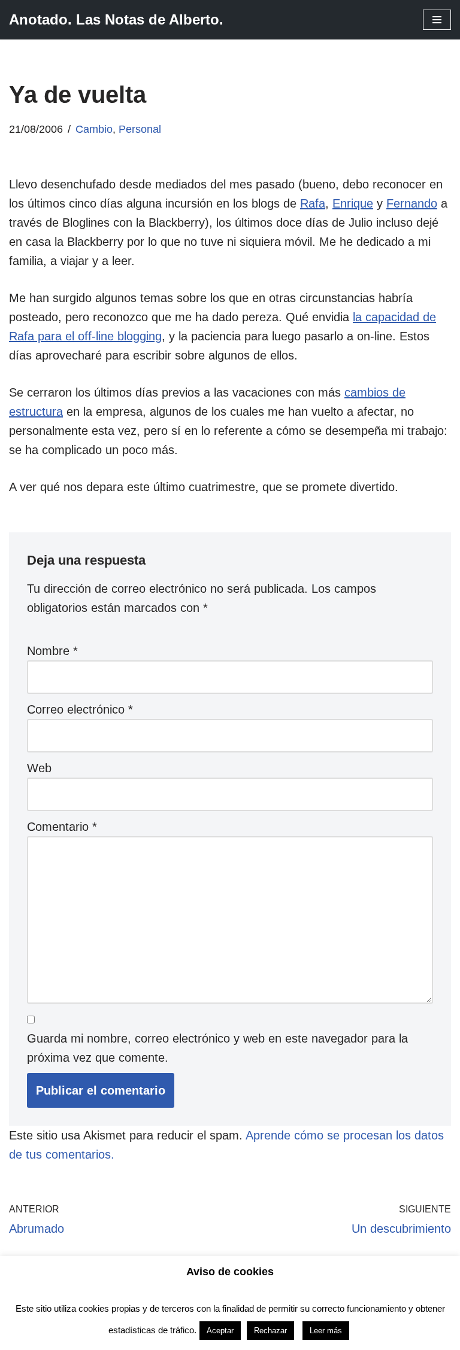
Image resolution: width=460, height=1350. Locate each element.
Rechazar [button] (270, 1330)
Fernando (411, 203)
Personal (140, 129)
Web (39, 768)
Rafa (312, 203)
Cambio (94, 129)
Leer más (326, 1330)
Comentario (62, 826)
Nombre (52, 650)
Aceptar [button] (220, 1330)
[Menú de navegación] (437, 20)
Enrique (352, 203)
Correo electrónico (80, 709)
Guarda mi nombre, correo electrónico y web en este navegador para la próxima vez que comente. (217, 1048)
